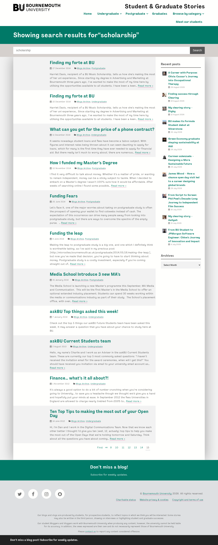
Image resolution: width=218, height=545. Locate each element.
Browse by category (187, 14)
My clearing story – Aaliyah (180, 218)
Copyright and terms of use (187, 499)
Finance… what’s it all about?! (79, 378)
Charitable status (126, 499)
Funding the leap (66, 233)
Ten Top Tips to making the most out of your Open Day (99, 413)
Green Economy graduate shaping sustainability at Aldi (184, 142)
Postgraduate (135, 14)
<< (106, 447)
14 (141, 447)
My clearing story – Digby (180, 109)
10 (116, 447)
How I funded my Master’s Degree (83, 162)
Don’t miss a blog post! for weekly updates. (44, 540)
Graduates (159, 14)
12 (129, 447)
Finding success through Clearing (183, 95)
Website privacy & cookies (154, 499)
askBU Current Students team (80, 341)
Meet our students (189, 22)
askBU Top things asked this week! (84, 311)
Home (88, 14)
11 (123, 447)
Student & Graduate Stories (165, 6)
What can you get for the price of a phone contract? (102, 129)
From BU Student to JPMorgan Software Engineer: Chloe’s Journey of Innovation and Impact (184, 235)
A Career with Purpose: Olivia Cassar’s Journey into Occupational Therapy (183, 78)
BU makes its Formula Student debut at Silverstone (181, 124)
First (100, 447)
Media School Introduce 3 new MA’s (85, 274)
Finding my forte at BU (72, 62)
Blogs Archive (83, 68)
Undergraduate (108, 14)
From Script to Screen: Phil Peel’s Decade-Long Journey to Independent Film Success (183, 200)
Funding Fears (64, 196)
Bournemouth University (37, 7)
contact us (90, 531)
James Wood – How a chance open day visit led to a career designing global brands (183, 179)
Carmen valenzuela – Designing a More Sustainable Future (181, 159)
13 (135, 447)
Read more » (145, 86)
